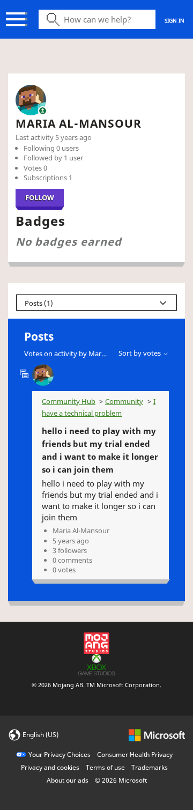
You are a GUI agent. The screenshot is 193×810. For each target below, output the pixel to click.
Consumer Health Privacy (135, 754)
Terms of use (105, 767)
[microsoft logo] (157, 734)
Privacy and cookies (50, 767)
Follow (39, 197)
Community (124, 401)
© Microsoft (121, 780)
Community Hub (68, 401)
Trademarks (149, 767)
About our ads (67, 780)
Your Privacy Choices (59, 754)
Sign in (174, 20)
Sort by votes (140, 353)
